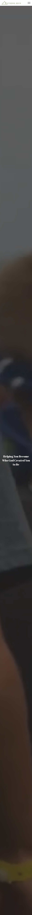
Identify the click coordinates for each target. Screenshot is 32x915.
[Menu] (29, 3)
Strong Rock (11, 3)
